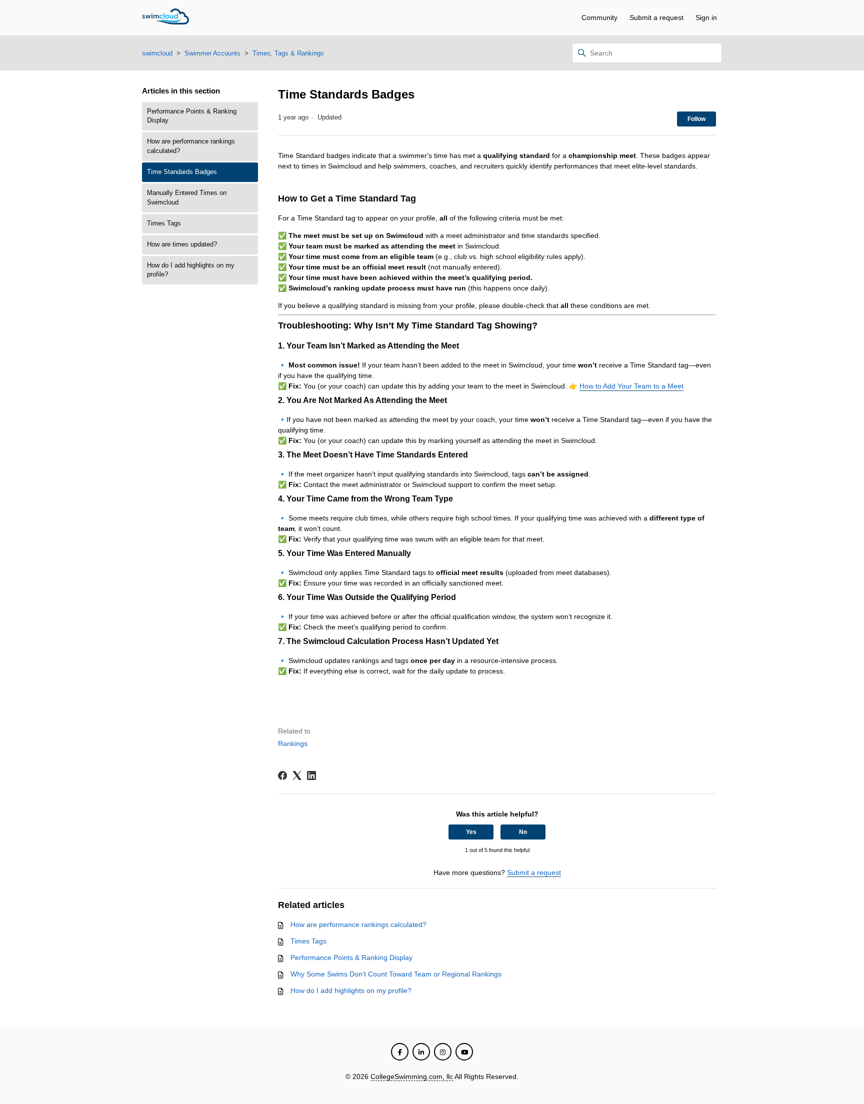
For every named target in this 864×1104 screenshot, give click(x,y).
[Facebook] (282, 775)
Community (600, 18)
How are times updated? (182, 244)
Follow (697, 119)
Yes (471, 832)
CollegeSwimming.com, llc (411, 1076)
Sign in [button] (706, 18)
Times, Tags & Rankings (288, 53)
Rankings (293, 744)
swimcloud (157, 53)
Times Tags (164, 223)
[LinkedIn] (311, 775)
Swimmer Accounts (212, 53)
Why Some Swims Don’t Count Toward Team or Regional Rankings (396, 974)
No (523, 832)
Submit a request (657, 18)
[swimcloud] (165, 18)
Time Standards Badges (182, 172)
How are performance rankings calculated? (191, 146)
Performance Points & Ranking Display (191, 116)
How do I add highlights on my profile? (190, 270)
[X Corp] (297, 775)
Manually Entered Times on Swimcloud (186, 198)
